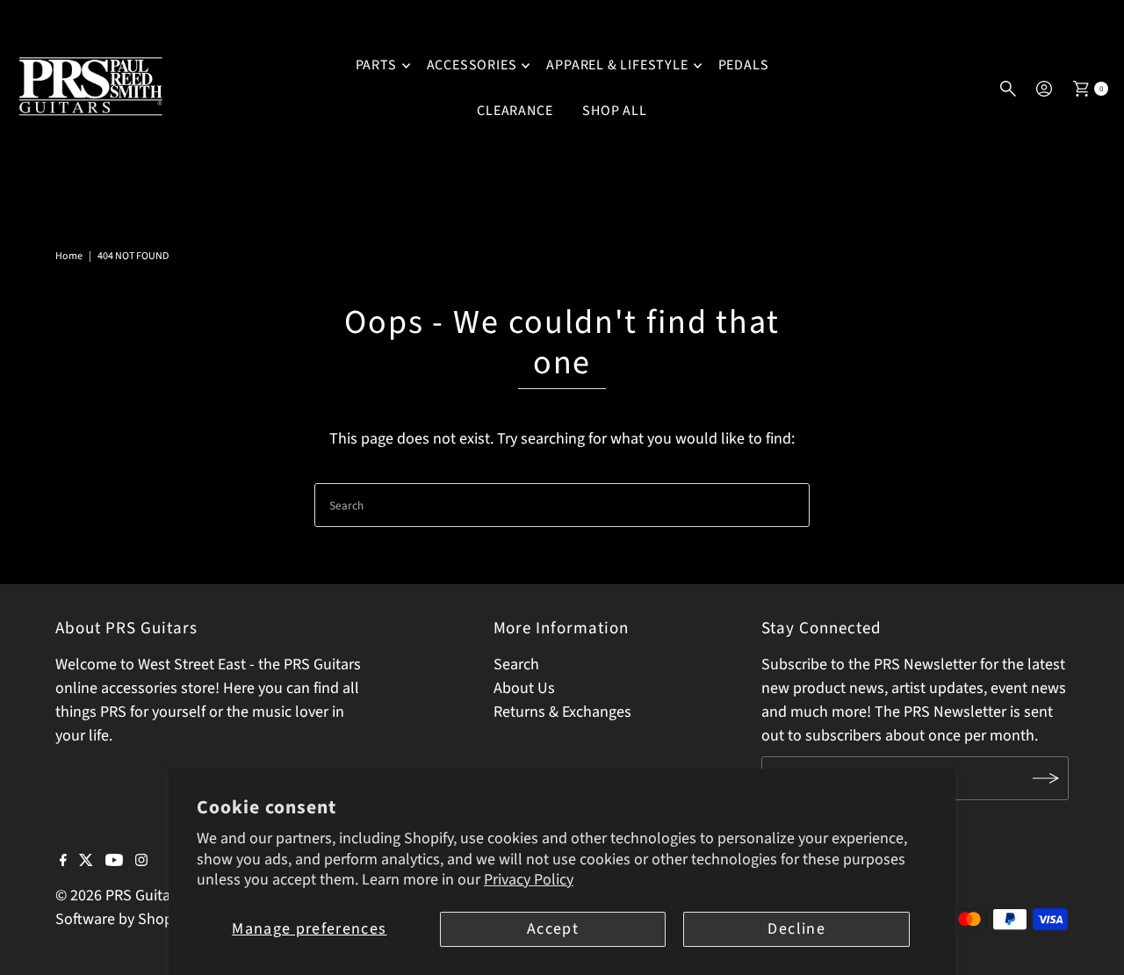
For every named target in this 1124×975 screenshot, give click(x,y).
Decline (796, 929)
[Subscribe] (1047, 778)
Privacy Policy (528, 880)
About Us (524, 688)
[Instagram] (141, 862)
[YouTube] (114, 862)
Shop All (614, 110)
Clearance (514, 110)
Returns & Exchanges (562, 712)
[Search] (1008, 89)
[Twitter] (86, 862)
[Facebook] (63, 862)
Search (516, 664)
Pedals (743, 65)
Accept (553, 929)
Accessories (472, 65)
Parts (376, 65)
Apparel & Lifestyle (617, 65)
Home (69, 256)
